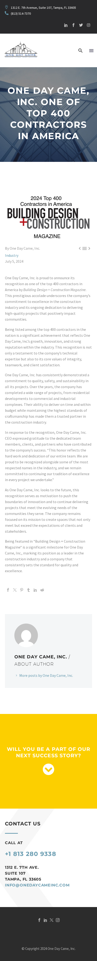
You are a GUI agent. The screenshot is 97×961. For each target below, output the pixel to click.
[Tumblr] (28, 590)
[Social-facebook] (73, 25)
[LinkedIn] (35, 590)
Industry (11, 255)
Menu (91, 50)
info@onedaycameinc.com (37, 885)
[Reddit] (42, 590)
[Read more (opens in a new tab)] (18, 14)
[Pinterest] (22, 590)
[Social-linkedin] (66, 25)
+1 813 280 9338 (30, 853)
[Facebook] (8, 590)
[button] (80, 50)
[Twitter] (81, 25)
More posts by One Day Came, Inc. (46, 675)
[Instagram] (88, 25)
